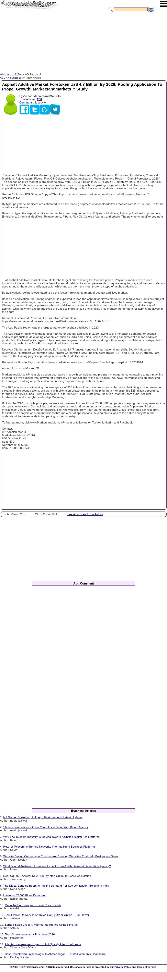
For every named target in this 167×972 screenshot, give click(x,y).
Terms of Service (146, 967)
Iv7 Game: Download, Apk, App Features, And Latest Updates (42, 817)
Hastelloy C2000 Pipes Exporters (24, 895)
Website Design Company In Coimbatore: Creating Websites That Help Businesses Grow (60, 856)
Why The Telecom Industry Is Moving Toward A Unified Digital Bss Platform (51, 836)
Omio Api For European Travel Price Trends (33, 905)
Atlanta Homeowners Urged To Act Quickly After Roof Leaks (43, 944)
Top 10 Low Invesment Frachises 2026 (30, 934)
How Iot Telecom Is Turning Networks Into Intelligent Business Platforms (49, 846)
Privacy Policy (122, 967)
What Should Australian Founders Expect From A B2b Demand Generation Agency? (57, 866)
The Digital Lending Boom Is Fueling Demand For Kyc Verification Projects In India (56, 885)
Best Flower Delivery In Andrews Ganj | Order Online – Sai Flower (47, 914)
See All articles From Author (85, 514)
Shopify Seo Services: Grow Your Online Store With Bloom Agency (45, 827)
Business (15, 77)
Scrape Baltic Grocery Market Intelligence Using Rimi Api (41, 924)
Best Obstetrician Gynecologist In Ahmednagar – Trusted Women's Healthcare (55, 954)
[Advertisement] (83, 43)
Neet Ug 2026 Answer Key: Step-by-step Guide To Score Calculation (47, 875)
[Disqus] (83, 642)
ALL (2, 77)
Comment (25, 102)
